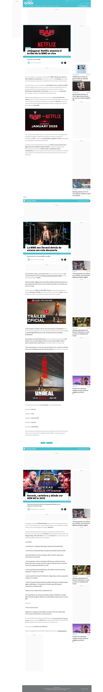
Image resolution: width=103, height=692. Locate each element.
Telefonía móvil (75, 74)
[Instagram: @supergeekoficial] (87, 3)
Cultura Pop (50, 6)
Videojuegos (38, 6)
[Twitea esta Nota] (65, 63)
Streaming (56, 6)
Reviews (44, 6)
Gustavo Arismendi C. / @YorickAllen (37, 259)
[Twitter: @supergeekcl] (89, 3)
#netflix (43, 442)
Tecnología (31, 6)
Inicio (26, 6)
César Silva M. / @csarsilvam (35, 62)
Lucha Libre (28, 47)
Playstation (74, 328)
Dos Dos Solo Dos (62, 631)
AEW (26, 492)
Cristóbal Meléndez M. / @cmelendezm (37, 509)
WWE (26, 244)
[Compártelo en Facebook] (62, 63)
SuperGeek (58, 687)
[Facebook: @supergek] (85, 3)
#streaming (49, 442)
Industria (74, 271)
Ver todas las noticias (83, 201)
